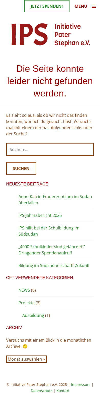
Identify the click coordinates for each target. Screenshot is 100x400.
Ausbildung (33, 315)
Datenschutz (41, 390)
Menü (81, 6)
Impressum (81, 384)
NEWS (24, 290)
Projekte (26, 303)
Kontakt (62, 390)
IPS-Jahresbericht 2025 (40, 215)
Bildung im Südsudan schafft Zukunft (54, 265)
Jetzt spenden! (47, 6)
